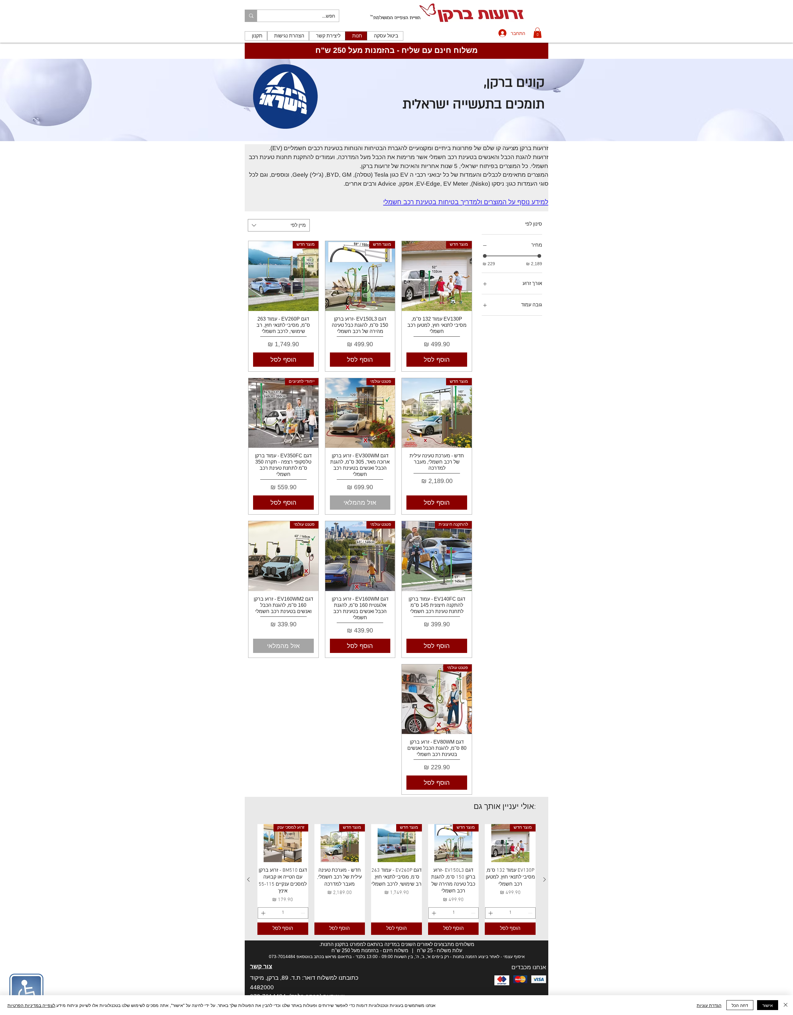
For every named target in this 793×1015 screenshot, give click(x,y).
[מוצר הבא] (248, 879)
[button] (537, 33)
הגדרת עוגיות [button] (709, 1005)
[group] (396, 879)
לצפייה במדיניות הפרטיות (31, 1005)
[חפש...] (251, 16)
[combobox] (279, 225)
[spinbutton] (510, 913)
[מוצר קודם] (544, 879)
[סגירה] (785, 1005)
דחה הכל (740, 1005)
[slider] (485, 256)
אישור (767, 1005)
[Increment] (490, 913)
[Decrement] (531, 913)
